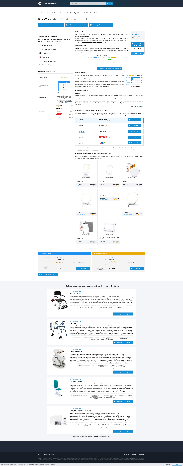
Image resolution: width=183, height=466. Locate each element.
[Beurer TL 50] (100, 263)
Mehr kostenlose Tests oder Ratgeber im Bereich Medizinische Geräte (91, 286)
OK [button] (177, 464)
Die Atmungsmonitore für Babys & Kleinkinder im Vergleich (86, 425)
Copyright (40, 454)
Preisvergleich (101, 40)
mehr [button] (69, 94)
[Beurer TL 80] (46, 263)
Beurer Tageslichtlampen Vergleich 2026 (92, 42)
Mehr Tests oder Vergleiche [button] (46, 65)
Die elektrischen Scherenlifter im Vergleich (79, 395)
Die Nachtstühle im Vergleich (78, 307)
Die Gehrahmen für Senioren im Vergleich (80, 337)
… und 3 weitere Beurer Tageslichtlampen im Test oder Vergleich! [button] (102, 62)
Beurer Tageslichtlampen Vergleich (70, 19)
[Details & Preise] (109, 191)
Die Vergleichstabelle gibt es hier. (97, 158)
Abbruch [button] (168, 464)
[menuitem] (39, 13)
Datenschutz (52, 464)
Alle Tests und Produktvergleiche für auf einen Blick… (91, 436)
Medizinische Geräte (75, 291)
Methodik (40, 86)
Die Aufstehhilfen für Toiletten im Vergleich (86, 365)
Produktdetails (84, 38)
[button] (51, 25)
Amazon (79, 113)
